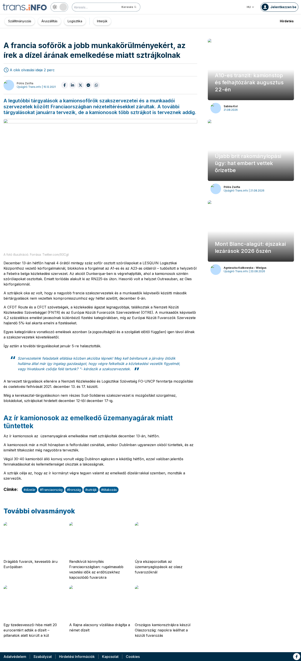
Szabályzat (42, 656)
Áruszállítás (49, 21)
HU (249, 7)
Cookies (133, 656)
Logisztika (75, 21)
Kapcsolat (110, 656)
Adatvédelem (15, 656)
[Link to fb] (296, 656)
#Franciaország (51, 490)
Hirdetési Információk (77, 656)
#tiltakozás (109, 490)
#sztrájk (91, 490)
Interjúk (102, 21)
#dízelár (29, 490)
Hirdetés (287, 21)
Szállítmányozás (19, 21)
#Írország (74, 490)
